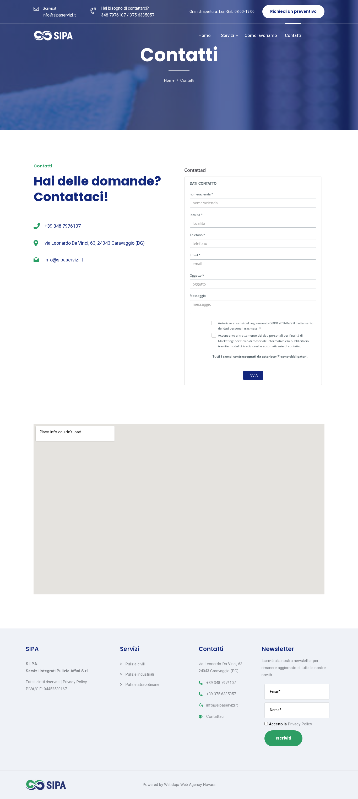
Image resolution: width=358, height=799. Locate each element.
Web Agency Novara (197, 784)
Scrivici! (49, 8)
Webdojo (171, 784)
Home (204, 35)
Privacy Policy (75, 682)
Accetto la (290, 724)
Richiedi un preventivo (293, 11)
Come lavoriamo (261, 35)
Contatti (293, 35)
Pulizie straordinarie (142, 684)
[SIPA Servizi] (53, 35)
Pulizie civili (135, 664)
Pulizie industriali (139, 674)
